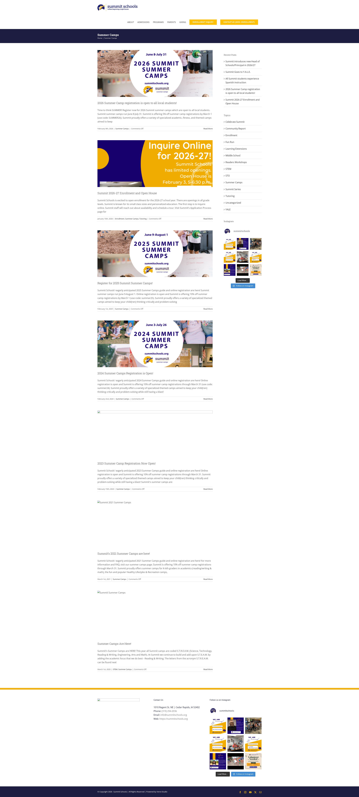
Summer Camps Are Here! (114, 643)
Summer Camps (122, 128)
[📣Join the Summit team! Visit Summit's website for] (256, 257)
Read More (208, 128)
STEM (115, 669)
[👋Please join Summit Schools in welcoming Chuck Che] (242, 244)
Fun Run (229, 142)
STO (227, 175)
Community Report (235, 128)
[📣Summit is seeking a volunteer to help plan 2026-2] (256, 270)
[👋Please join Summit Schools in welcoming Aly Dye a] (229, 270)
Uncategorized (233, 202)
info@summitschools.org (173, 714)
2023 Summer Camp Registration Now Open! (126, 463)
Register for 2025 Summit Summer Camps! (125, 283)
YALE (228, 209)
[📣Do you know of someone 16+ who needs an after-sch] (229, 244)
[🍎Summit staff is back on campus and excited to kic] (256, 244)
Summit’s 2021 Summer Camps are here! (123, 553)
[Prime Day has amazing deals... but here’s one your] (242, 270)
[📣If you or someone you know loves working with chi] (229, 257)
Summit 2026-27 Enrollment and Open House (127, 193)
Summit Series (233, 189)
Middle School (232, 155)
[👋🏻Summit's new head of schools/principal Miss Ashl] (242, 257)
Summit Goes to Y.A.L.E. (237, 71)
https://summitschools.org (173, 718)
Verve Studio (162, 791)
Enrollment (119, 218)
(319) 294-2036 (169, 711)
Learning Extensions (236, 148)
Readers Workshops (236, 162)
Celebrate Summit (235, 121)
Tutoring (143, 218)
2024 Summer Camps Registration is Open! (125, 373)
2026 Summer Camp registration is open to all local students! (137, 103)
